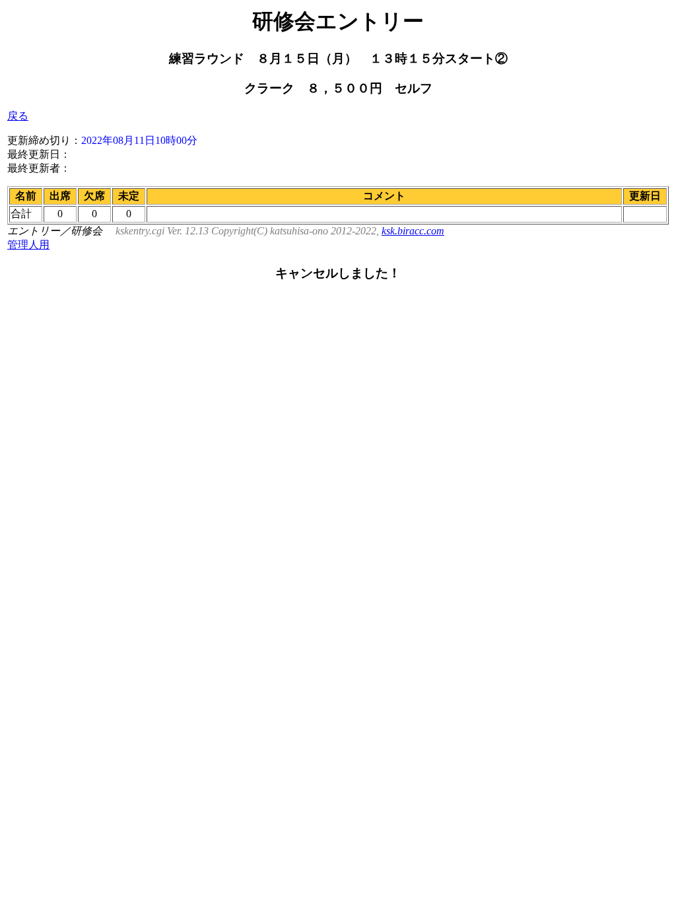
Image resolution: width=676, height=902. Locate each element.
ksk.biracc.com (413, 230)
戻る (17, 115)
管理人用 (28, 244)
